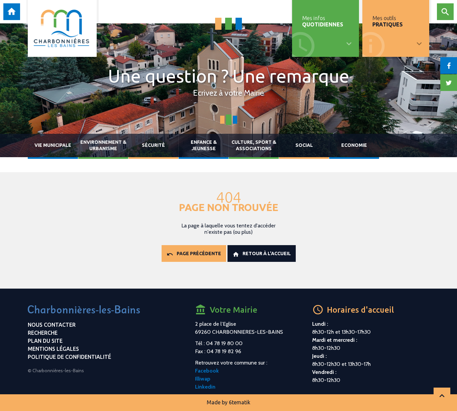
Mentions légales (53, 349)
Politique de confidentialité (69, 357)
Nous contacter (52, 325)
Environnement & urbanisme (103, 145)
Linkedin (205, 387)
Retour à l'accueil (267, 253)
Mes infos (322, 21)
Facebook (207, 371)
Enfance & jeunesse (204, 145)
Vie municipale (52, 145)
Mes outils (387, 21)
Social (304, 145)
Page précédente (199, 253)
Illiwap (202, 379)
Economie (354, 145)
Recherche (43, 333)
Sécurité (153, 145)
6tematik (239, 402)
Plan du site (45, 341)
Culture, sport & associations (254, 145)
